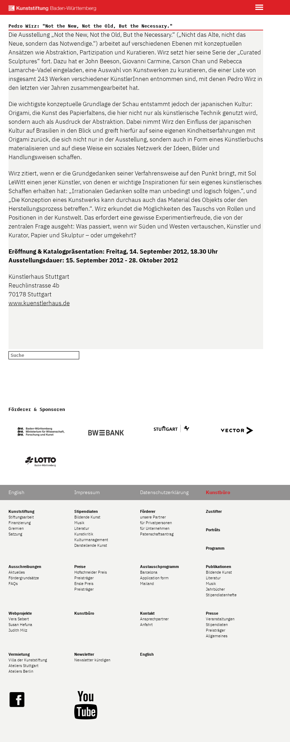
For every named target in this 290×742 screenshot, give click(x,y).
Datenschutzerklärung (164, 492)
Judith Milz (17, 630)
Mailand (147, 583)
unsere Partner (153, 517)
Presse (212, 613)
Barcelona (148, 572)
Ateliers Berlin (20, 671)
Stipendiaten (86, 511)
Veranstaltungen (220, 618)
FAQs (13, 583)
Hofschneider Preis (90, 572)
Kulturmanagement (91, 539)
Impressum (87, 492)
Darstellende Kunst (90, 545)
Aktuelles (16, 572)
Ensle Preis (83, 583)
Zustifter (214, 511)
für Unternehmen (154, 528)
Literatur (81, 528)
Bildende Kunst (87, 517)
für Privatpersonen (156, 522)
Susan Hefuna (20, 624)
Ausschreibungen (24, 566)
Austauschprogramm (159, 566)
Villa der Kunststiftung (27, 659)
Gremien (16, 528)
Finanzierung (19, 522)
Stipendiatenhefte (221, 594)
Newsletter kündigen (92, 659)
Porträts (213, 529)
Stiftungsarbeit (21, 517)
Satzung (15, 534)
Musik (79, 522)
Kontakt (147, 613)
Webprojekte (20, 613)
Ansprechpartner (154, 618)
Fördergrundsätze (23, 577)
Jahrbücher (215, 589)
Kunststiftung (21, 511)
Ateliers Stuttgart (23, 665)
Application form (154, 577)
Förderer (147, 511)
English (16, 492)
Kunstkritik (83, 534)
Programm (215, 548)
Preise (80, 566)
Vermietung (19, 654)
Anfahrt (146, 624)
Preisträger (84, 577)
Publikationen (218, 566)
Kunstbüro (84, 613)
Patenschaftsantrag (157, 534)
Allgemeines (216, 635)
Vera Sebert (18, 618)
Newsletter (84, 654)
